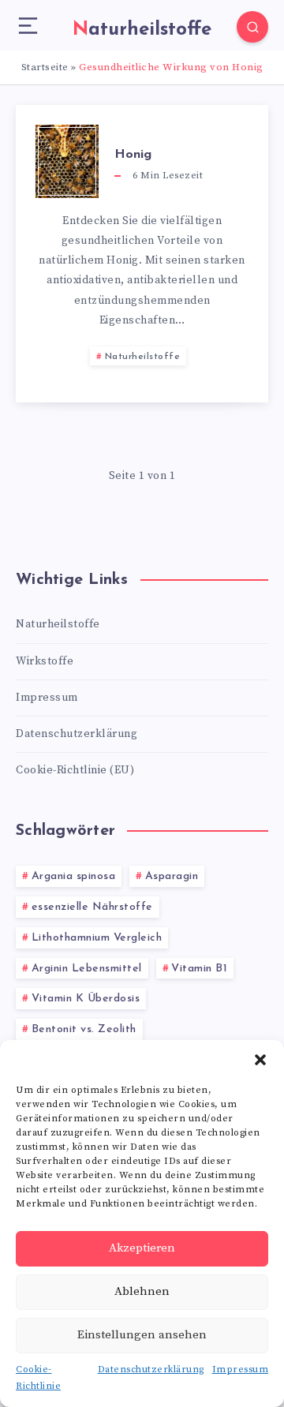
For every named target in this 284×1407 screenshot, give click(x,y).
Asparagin (172, 876)
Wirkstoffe (44, 661)
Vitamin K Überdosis (86, 999)
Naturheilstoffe (143, 356)
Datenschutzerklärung (151, 1369)
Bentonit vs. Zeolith (84, 1029)
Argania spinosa (74, 876)
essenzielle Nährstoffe (92, 907)
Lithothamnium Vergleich (97, 938)
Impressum (240, 1369)
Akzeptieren (142, 1247)
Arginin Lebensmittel (87, 969)
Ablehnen (142, 1291)
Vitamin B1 (199, 969)
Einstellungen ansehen (142, 1334)
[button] (260, 1060)
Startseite (45, 67)
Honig (132, 154)
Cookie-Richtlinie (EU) (75, 770)
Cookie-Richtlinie (38, 1378)
